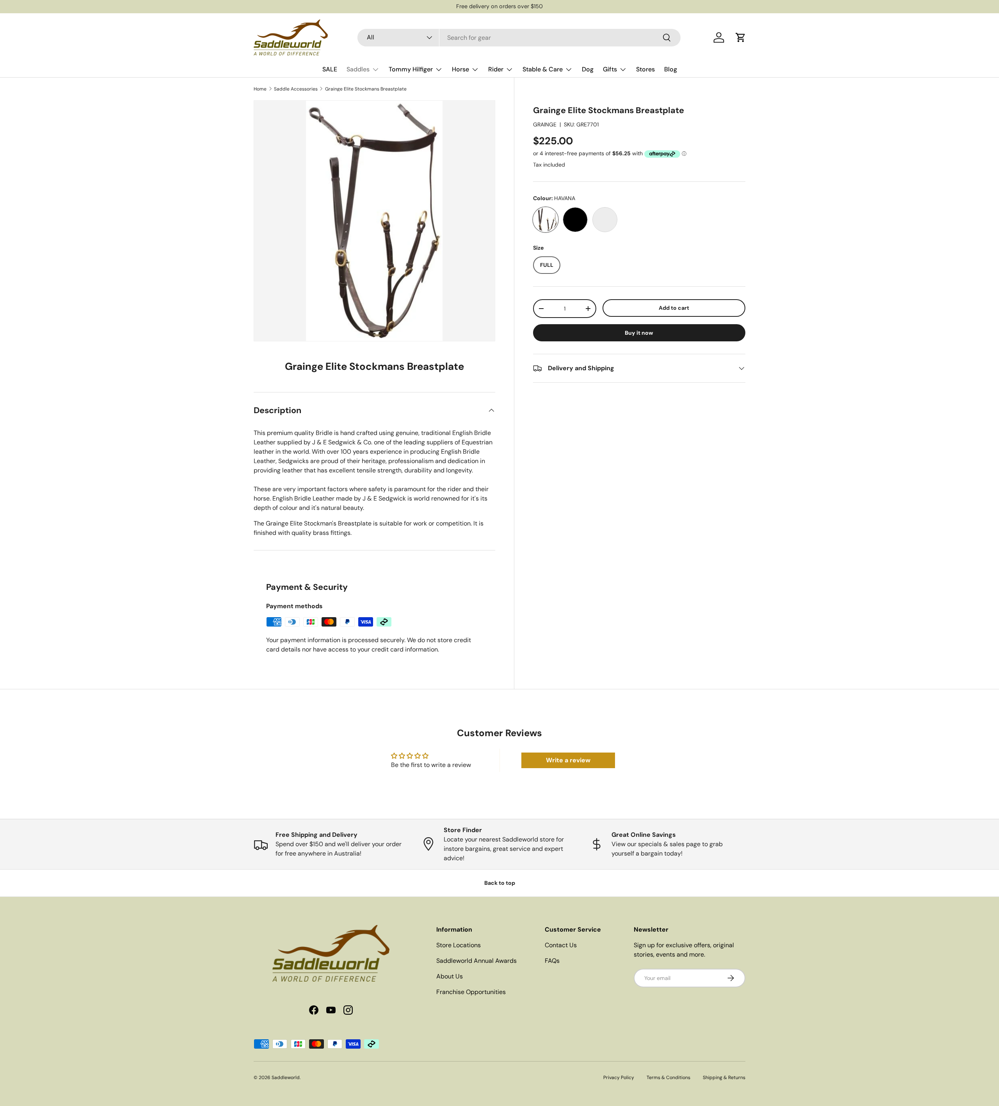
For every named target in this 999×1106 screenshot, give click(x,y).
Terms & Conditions (668, 1077)
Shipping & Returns (724, 1077)
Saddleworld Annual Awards (476, 961)
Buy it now (639, 332)
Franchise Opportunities (471, 992)
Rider (495, 69)
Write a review (568, 760)
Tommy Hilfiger (411, 69)
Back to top (499, 882)
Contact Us (561, 945)
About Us (449, 976)
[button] (740, 37)
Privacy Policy (618, 1077)
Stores (645, 69)
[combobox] (519, 37)
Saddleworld (286, 1077)
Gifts (610, 69)
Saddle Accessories (296, 89)
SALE (329, 69)
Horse (460, 69)
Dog (588, 69)
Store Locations (458, 945)
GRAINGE (544, 124)
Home (260, 89)
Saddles (358, 69)
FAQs (552, 961)
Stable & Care (543, 69)
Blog (670, 69)
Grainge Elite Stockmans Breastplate (366, 89)
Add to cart (674, 307)
